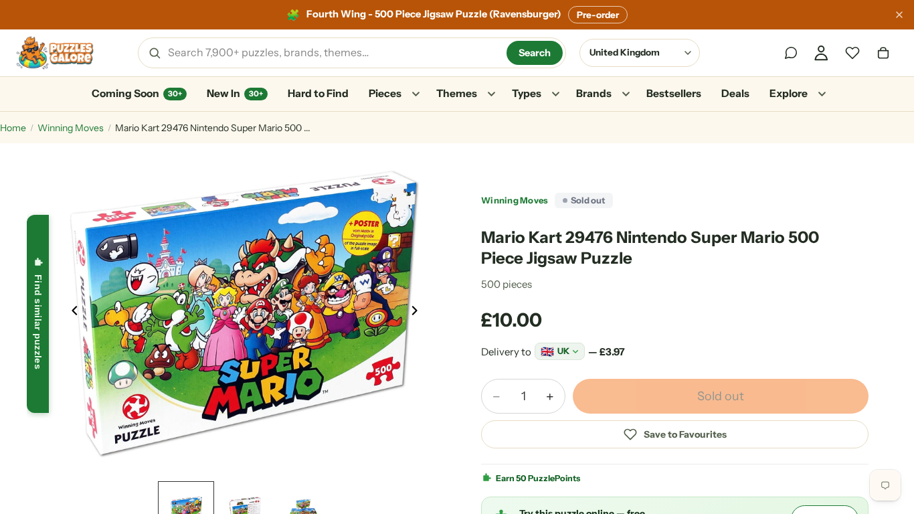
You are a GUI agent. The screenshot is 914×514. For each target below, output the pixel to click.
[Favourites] (852, 53)
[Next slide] (418, 314)
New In (235, 93)
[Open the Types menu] (555, 94)
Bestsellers (673, 93)
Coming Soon (137, 93)
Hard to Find (318, 93)
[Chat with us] (791, 53)
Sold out (720, 396)
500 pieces (506, 284)
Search (535, 53)
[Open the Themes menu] (491, 94)
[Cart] (883, 53)
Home (13, 128)
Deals (735, 93)
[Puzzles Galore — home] (55, 53)
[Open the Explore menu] (822, 94)
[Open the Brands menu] (626, 94)
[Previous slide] (71, 314)
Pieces (385, 93)
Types (526, 93)
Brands (594, 93)
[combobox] (332, 53)
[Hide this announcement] (899, 14)
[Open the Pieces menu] (415, 94)
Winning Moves (70, 128)
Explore (788, 93)
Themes (456, 93)
